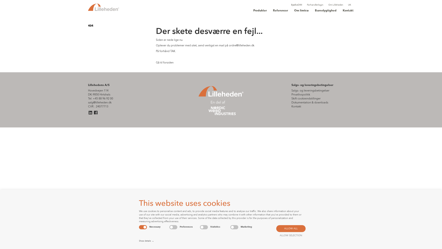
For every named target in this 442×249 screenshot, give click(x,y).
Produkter (260, 10)
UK (349, 5)
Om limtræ (301, 10)
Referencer (280, 10)
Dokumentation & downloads (309, 102)
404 (90, 26)
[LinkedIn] (90, 113)
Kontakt (348, 10)
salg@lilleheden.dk (100, 102)
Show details (146, 241)
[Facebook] (96, 113)
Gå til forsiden (165, 62)
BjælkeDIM (296, 5)
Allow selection (291, 235)
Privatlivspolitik (300, 94)
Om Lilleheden (335, 5)
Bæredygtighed (326, 10)
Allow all (291, 229)
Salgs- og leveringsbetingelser (310, 90)
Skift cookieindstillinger (306, 98)
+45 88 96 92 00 (103, 98)
